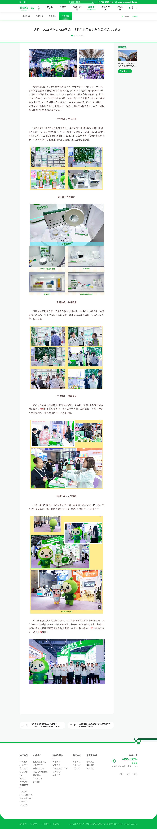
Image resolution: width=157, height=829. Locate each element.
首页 (39, 8)
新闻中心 (91, 8)
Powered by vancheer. (129, 824)
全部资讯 (26, 16)
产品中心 (63, 8)
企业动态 (52, 16)
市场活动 (65, 16)
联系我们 (120, 8)
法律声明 (34, 824)
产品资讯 (39, 16)
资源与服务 (77, 8)
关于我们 (50, 8)
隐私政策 (23, 824)
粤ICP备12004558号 (114, 824)
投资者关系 (105, 8)
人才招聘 (45, 824)
